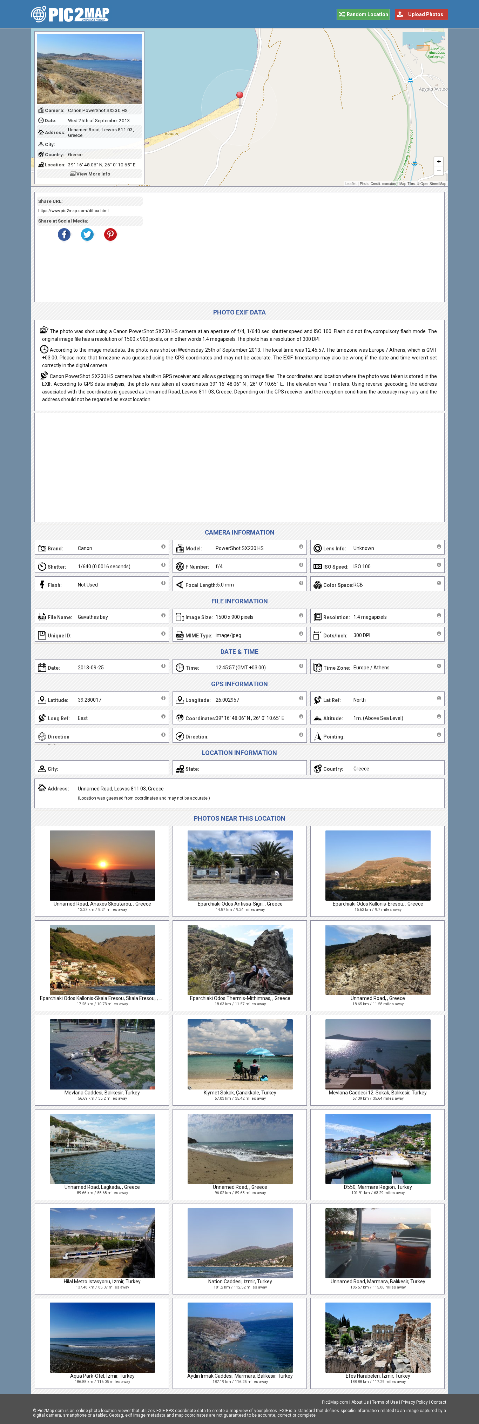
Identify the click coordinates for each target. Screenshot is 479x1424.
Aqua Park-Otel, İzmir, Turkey (102, 1376)
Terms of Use (385, 1402)
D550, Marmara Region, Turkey (378, 1187)
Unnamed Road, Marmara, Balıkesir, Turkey (378, 1281)
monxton (389, 183)
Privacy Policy (414, 1402)
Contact (438, 1402)
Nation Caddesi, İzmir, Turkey (240, 1281)
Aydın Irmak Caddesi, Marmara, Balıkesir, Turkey (240, 1376)
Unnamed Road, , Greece (378, 998)
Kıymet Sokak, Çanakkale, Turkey (240, 1092)
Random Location (367, 14)
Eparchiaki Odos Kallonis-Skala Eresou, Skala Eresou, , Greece (107, 998)
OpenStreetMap (433, 183)
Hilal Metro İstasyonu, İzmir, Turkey (102, 1281)
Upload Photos (425, 14)
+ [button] (439, 161)
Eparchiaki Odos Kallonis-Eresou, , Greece (378, 904)
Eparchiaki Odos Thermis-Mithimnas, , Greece (240, 998)
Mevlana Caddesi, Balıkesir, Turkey (102, 1092)
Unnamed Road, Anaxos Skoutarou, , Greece (102, 904)
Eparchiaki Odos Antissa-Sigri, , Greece (240, 904)
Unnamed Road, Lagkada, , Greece (102, 1187)
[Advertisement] (291, 247)
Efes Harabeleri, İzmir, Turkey (378, 1376)
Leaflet (351, 183)
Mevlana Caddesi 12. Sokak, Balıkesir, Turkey (378, 1092)
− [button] (439, 170)
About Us (360, 1402)
